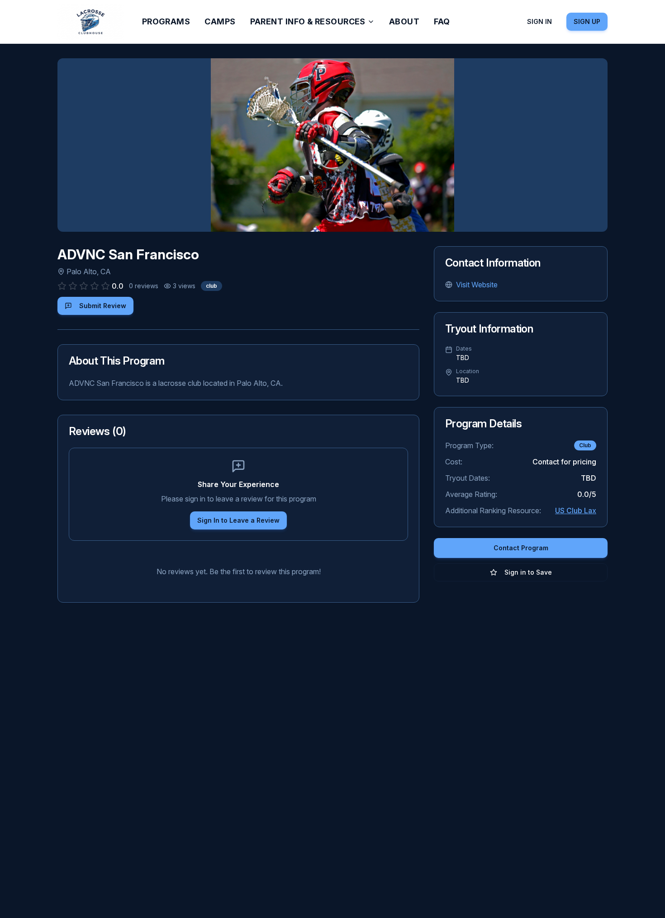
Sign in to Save (528, 572)
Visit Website (477, 284)
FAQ (442, 21)
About (404, 21)
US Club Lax (575, 510)
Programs (166, 21)
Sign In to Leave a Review (238, 520)
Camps (219, 21)
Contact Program (521, 548)
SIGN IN (539, 21)
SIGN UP (587, 21)
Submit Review (102, 305)
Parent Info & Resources (308, 21)
